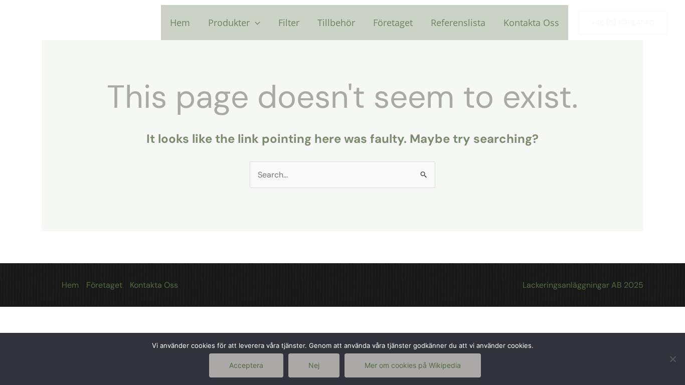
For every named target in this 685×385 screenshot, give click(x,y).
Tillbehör (336, 23)
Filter (288, 23)
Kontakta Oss (531, 23)
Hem (180, 23)
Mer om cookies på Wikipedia (413, 365)
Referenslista (458, 23)
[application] (255, 22)
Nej (313, 365)
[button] (622, 23)
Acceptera (246, 365)
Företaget (393, 23)
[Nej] (672, 359)
